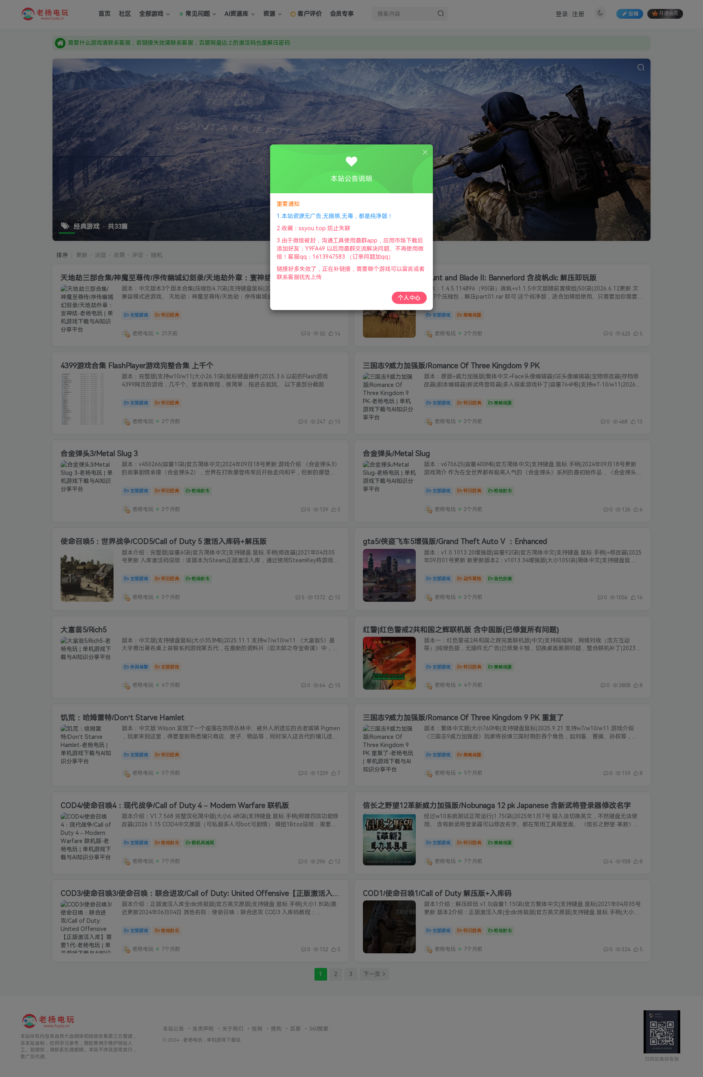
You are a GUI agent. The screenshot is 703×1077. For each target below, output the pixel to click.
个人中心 (409, 298)
